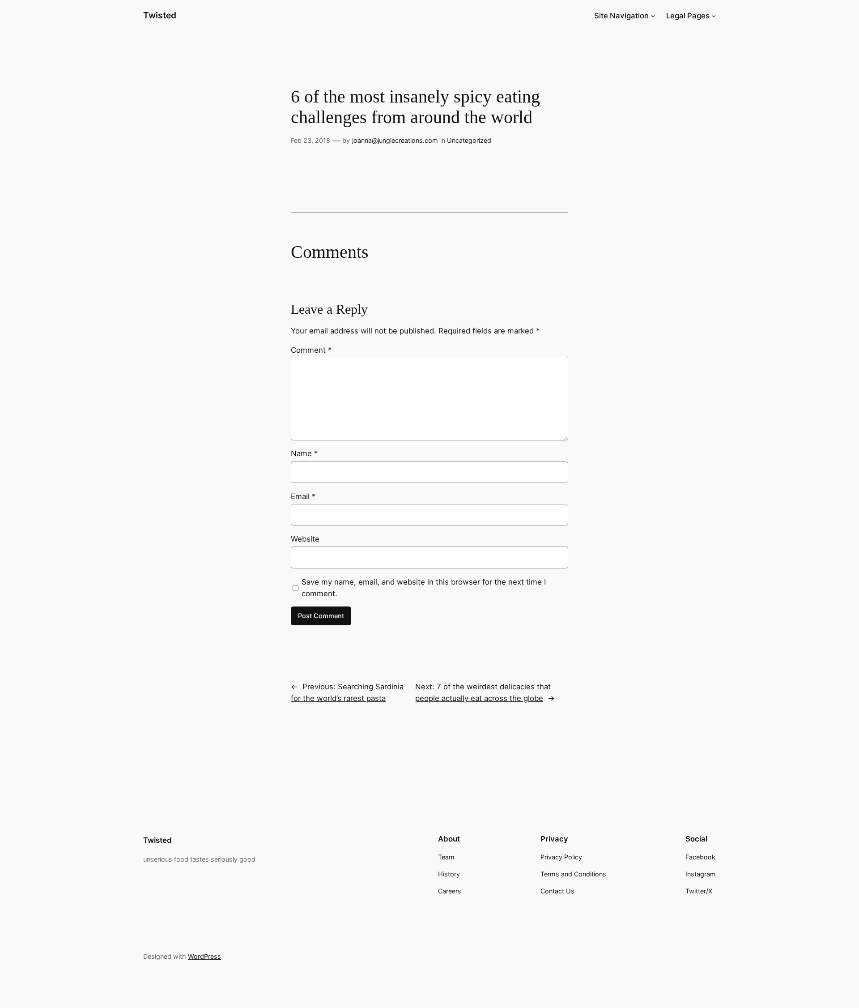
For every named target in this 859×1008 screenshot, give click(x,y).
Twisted (159, 15)
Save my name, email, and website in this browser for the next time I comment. (424, 587)
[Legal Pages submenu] (713, 15)
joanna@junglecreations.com (395, 140)
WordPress (204, 956)
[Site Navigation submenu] (653, 15)
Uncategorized (469, 140)
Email (303, 496)
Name (304, 453)
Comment (311, 350)
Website (305, 538)
